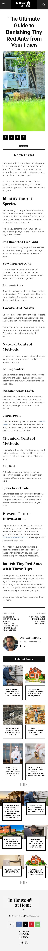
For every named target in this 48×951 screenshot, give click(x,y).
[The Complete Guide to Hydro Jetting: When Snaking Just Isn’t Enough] (36, 832)
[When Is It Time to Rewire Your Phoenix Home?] (12, 862)
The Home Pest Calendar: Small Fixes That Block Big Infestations (13, 693)
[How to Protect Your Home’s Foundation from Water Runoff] (12, 832)
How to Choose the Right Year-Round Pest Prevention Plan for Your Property (35, 772)
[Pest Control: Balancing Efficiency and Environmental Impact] (13, 753)
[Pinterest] (17, 137)
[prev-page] (22, 784)
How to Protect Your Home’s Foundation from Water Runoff (12, 842)
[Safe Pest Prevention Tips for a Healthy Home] (35, 715)
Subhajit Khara (30, 638)
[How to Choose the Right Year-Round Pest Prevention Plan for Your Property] (35, 753)
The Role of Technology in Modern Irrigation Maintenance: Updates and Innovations (11, 623)
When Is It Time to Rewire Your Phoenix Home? (12, 871)
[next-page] (26, 784)
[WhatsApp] (23, 137)
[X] (11, 137)
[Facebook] (5, 137)
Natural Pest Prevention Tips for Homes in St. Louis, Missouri (35, 693)
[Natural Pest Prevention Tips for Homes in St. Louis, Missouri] (35, 675)
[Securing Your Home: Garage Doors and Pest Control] (13, 715)
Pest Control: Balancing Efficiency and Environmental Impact (12, 772)
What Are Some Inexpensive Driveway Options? (37, 620)
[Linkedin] (24, 646)
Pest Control (23, 146)
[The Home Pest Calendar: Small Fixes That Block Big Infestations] (13, 675)
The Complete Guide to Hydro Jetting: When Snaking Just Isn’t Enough (36, 843)
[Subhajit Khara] (10, 643)
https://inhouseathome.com (29, 641)
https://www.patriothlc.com (15, 537)
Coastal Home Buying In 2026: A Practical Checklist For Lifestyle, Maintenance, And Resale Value (12, 811)
